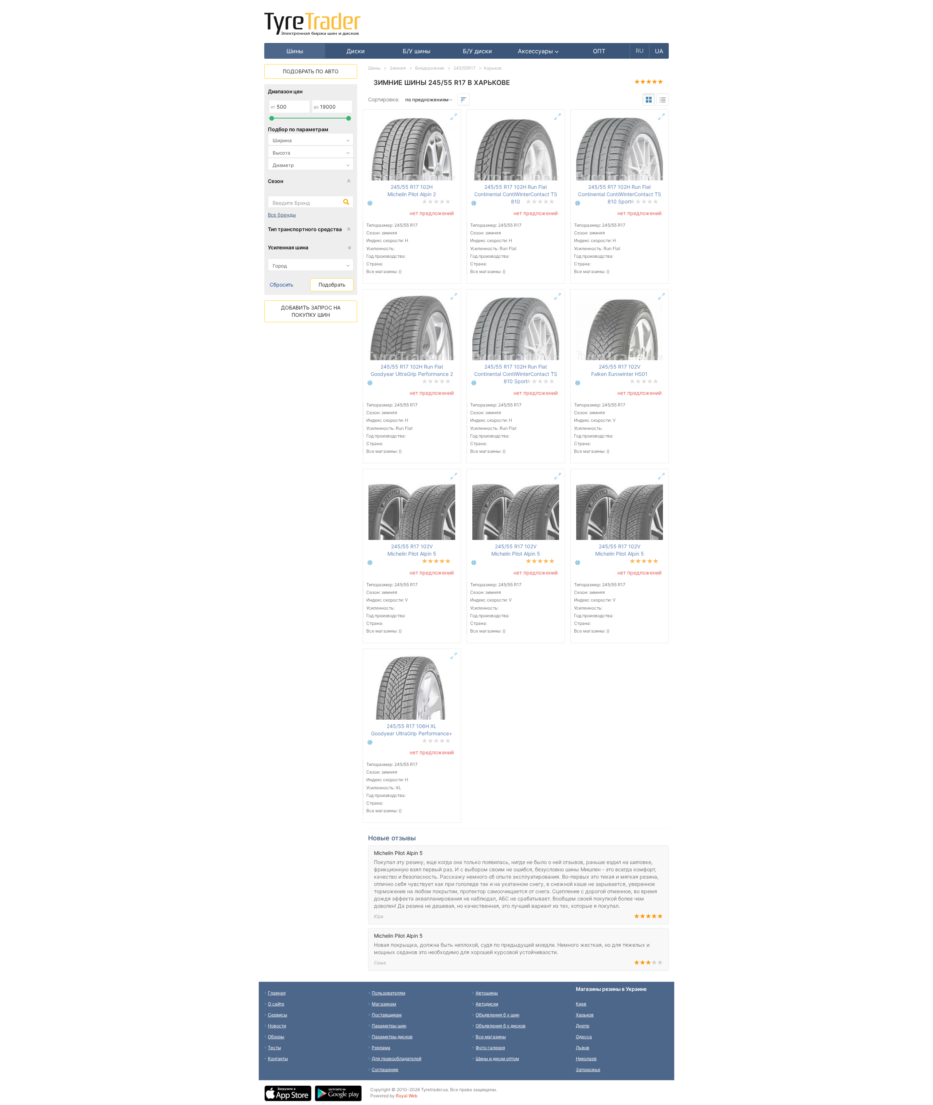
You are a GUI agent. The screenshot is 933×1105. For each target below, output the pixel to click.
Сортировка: (383, 99)
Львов (582, 1047)
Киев (581, 1004)
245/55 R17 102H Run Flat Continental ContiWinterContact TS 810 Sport (619, 194)
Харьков (585, 1015)
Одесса (584, 1036)
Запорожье (588, 1069)
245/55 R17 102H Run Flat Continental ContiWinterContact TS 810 (515, 194)
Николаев (586, 1058)
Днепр (582, 1025)
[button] (538, 51)
